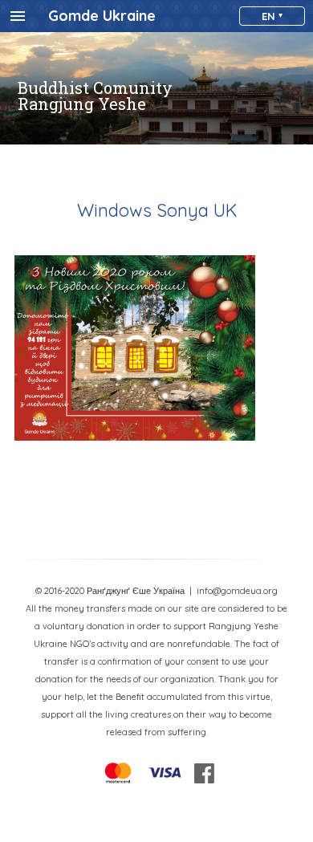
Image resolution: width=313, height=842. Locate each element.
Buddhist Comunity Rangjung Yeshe (95, 95)
